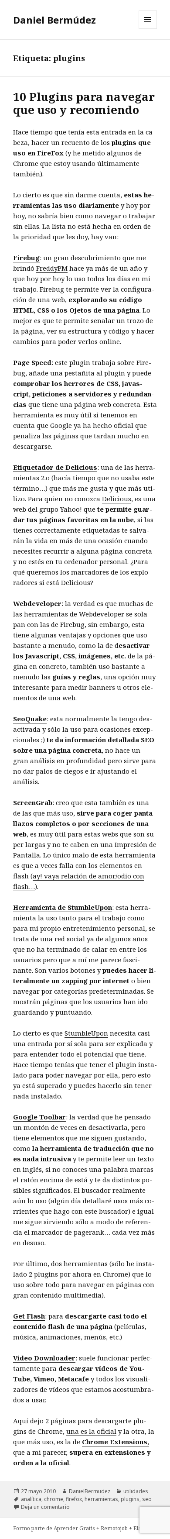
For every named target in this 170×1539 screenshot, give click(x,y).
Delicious (116, 498)
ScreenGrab (32, 802)
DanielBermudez (89, 1491)
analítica (31, 1499)
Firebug (26, 257)
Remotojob (115, 1528)
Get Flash (29, 1316)
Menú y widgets (148, 28)
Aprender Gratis (75, 1528)
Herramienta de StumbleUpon (62, 907)
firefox (74, 1499)
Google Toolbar (39, 1116)
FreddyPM (52, 268)
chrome (53, 1499)
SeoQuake (30, 718)
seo (147, 1499)
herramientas (101, 1499)
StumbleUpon (86, 1033)
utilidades (135, 1491)
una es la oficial (91, 1431)
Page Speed (32, 362)
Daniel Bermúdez (54, 19)
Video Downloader (44, 1357)
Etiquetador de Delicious (55, 467)
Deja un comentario (45, 1507)
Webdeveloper (37, 603)
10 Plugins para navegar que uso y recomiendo (84, 103)
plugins (130, 1499)
